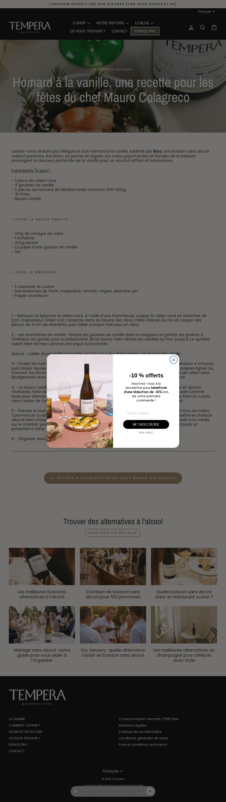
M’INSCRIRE (146, 424)
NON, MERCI (146, 432)
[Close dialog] (173, 360)
